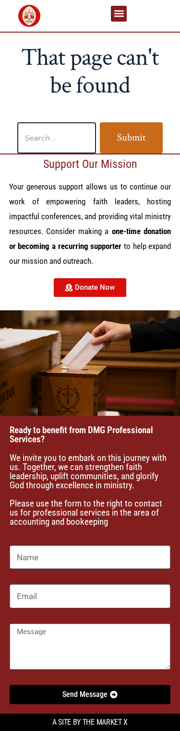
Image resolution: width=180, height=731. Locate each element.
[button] (119, 14)
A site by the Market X (90, 722)
